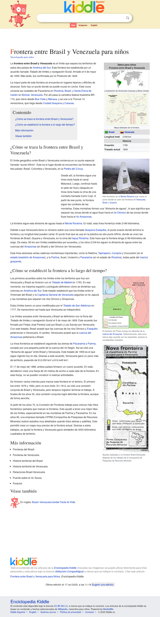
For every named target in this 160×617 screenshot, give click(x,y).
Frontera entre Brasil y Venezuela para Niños (35, 576)
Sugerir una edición (103, 584)
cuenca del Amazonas (112, 333)
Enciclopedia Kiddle (65, 568)
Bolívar (26, 95)
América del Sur (42, 67)
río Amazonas (84, 216)
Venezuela (129, 132)
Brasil (112, 132)
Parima (55, 257)
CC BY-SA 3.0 (61, 605)
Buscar (127, 17)
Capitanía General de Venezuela (55, 294)
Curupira (116, 253)
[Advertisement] (79, 37)
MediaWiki (108, 609)
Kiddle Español (17, 612)
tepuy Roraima (80, 238)
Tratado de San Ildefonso (77, 305)
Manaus (52, 99)
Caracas (69, 103)
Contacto (89, 612)
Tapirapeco (104, 253)
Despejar (121, 18)
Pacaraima (86, 257)
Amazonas (30, 246)
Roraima (58, 91)
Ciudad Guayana (52, 103)
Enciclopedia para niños (22, 57)
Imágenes (83, 25)
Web (73, 25)
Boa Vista (40, 99)
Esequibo (92, 328)
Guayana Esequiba (95, 230)
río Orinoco (120, 212)
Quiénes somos (48, 612)
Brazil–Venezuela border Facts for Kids (53, 502)
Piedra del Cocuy (73, 168)
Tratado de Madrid (62, 282)
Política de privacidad (70, 612)
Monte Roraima (127, 196)
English (94, 25)
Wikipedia (63, 609)
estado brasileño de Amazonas (27, 257)
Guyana (113, 202)
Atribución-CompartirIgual (69, 571)
